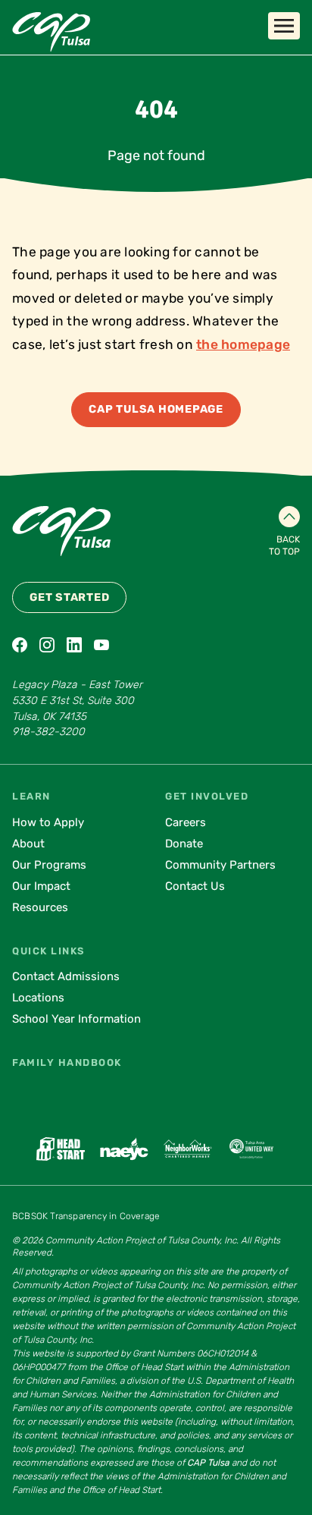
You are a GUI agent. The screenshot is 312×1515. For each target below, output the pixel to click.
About (28, 843)
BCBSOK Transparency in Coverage (86, 1216)
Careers (185, 822)
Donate (184, 843)
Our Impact (41, 886)
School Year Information (76, 1019)
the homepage (243, 344)
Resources (40, 907)
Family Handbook (67, 1062)
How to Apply (48, 822)
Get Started (69, 597)
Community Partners (220, 865)
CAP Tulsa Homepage (156, 409)
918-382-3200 (48, 731)
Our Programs (49, 865)
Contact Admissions (66, 976)
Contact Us (195, 886)
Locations (38, 997)
